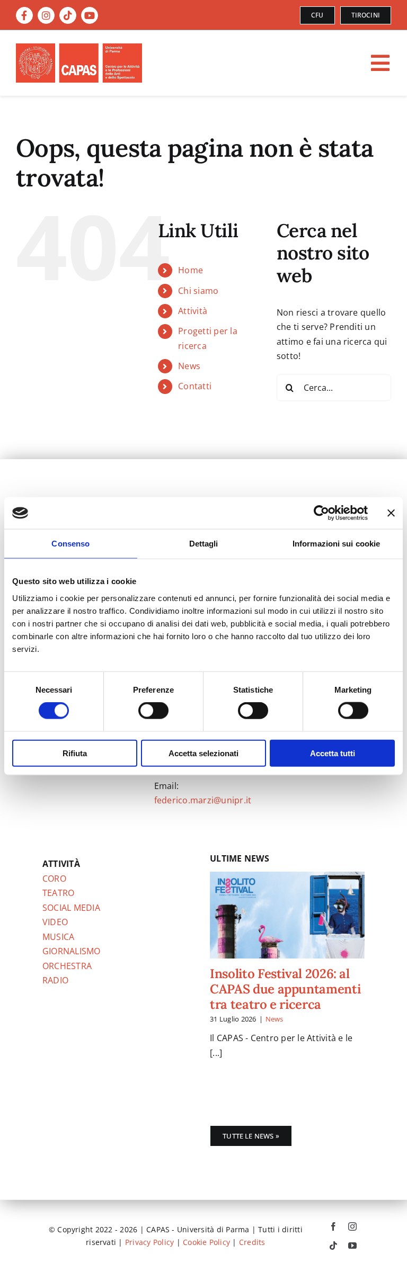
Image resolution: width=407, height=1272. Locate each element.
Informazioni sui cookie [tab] (336, 543)
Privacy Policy (149, 1242)
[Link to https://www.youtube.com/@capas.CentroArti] (89, 15)
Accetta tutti (332, 752)
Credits (252, 1242)
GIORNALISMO (71, 951)
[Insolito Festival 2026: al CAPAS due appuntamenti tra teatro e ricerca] (287, 915)
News (189, 366)
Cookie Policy (206, 1242)
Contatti (194, 386)
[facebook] (333, 1226)
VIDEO (55, 922)
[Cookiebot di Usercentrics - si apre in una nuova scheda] (321, 513)
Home (190, 270)
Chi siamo (198, 291)
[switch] (153, 710)
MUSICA (58, 937)
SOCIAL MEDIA (71, 907)
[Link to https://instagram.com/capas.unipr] (46, 15)
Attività (192, 311)
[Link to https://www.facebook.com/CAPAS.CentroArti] (24, 15)
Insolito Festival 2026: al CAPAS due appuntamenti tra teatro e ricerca (285, 989)
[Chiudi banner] (391, 513)
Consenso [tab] (70, 543)
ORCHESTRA (67, 966)
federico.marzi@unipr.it (203, 800)
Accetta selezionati (203, 752)
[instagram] (352, 1226)
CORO (54, 878)
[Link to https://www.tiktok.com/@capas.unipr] (67, 15)
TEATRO (58, 893)
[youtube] (352, 1245)
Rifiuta (75, 752)
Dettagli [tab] (203, 543)
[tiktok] (333, 1245)
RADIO (55, 980)
